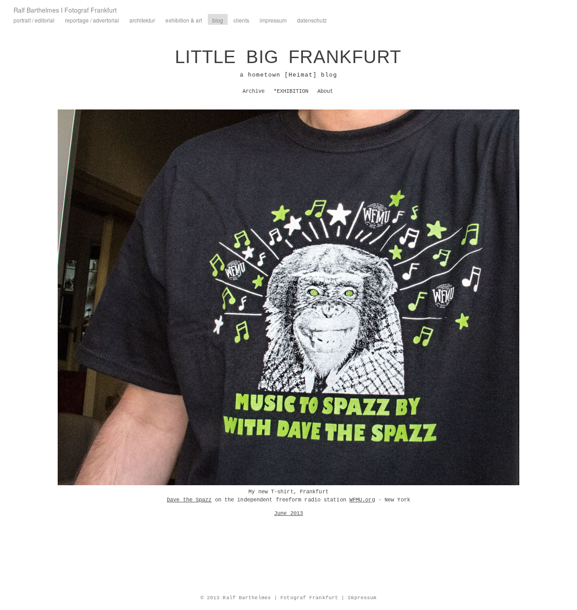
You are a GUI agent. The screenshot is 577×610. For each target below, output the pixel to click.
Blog (217, 20)
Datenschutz (312, 20)
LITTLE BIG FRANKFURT (288, 57)
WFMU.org (362, 500)
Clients (241, 20)
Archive (254, 91)
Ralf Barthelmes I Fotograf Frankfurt (65, 9)
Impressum (273, 20)
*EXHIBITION (291, 91)
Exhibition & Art (183, 20)
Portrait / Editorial (34, 20)
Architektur (142, 20)
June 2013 (288, 513)
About (325, 91)
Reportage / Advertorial (92, 20)
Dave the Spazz (189, 500)
